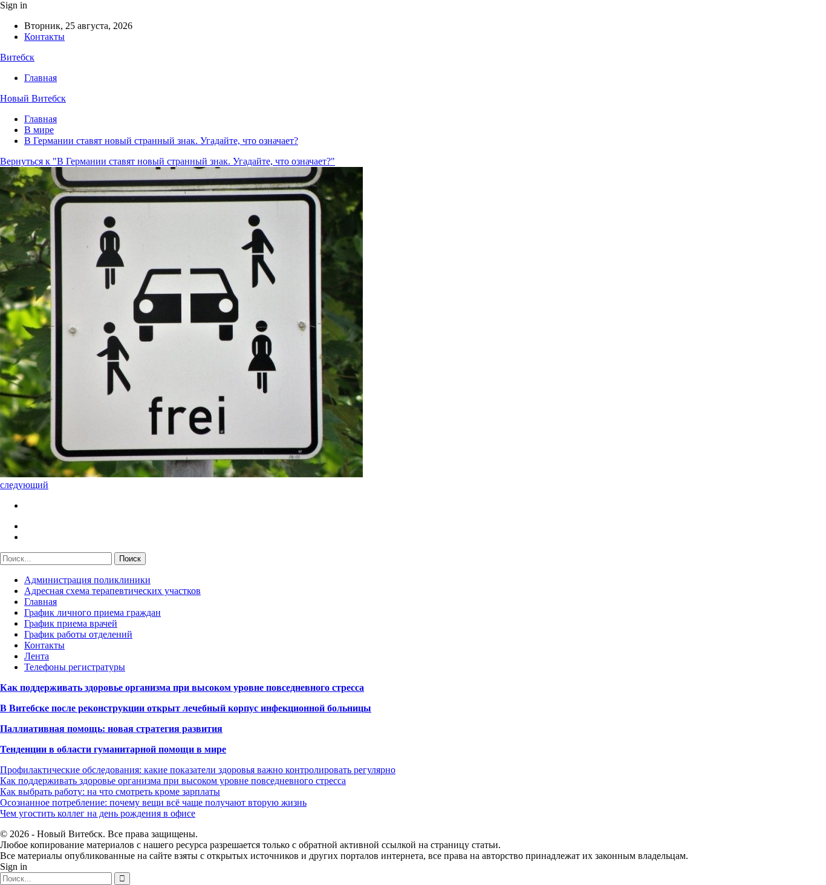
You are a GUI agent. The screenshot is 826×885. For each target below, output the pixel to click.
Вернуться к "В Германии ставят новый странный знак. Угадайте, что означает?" (167, 161)
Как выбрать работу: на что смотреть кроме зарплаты (110, 791)
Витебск (17, 57)
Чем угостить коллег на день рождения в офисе (97, 813)
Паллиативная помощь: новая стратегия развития (111, 728)
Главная (40, 78)
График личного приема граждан (92, 612)
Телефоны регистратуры (74, 667)
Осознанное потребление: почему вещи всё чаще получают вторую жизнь (153, 802)
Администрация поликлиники (87, 580)
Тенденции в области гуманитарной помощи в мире (113, 749)
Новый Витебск (33, 98)
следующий (24, 485)
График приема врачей (70, 623)
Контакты (44, 36)
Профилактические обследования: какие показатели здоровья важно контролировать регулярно (197, 770)
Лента (36, 656)
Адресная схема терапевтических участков (112, 591)
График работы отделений (78, 634)
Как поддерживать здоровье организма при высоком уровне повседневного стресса (182, 687)
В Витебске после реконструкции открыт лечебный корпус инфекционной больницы (185, 708)
